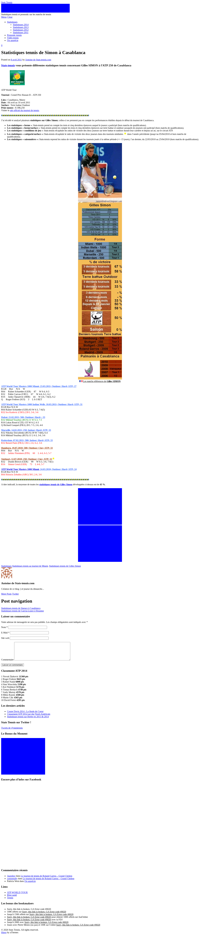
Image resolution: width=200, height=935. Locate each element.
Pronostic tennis (14, 35)
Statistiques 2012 (21, 30)
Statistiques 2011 (20, 32)
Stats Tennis (6, 2)
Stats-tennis (8, 65)
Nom (4, 627)
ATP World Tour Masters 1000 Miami (20, 469)
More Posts (6, 594)
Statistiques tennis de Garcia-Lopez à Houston (22, 611)
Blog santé (12, 895)
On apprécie (12, 40)
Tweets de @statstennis (12, 728)
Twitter (15, 594)
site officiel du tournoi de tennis (24, 110)
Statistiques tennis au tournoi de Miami (30, 566)
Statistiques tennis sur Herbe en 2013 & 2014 (28, 716)
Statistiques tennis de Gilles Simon (65, 566)
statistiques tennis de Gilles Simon (55, 484)
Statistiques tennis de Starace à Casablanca (20, 608)
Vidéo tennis (13, 38)
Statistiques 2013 (21, 27)
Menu (4, 17)
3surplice (11, 876)
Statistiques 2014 (21, 24)
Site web (5, 638)
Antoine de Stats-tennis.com (38, 59)
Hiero (3, 932)
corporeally (12, 878)
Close (9, 17)
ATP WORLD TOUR (17, 892)
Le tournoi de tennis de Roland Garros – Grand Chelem (46, 876)
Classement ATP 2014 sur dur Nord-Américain (28, 714)
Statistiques (12, 22)
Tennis (10, 897)
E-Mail (5, 632)
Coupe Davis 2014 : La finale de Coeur (25, 711)
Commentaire (7, 659)
